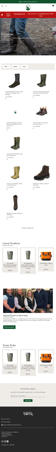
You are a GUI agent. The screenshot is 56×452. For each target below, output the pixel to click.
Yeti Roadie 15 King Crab (46, 264)
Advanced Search (6, 433)
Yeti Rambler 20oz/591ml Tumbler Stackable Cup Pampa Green (28, 266)
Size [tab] (24, 66)
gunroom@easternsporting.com (12, 424)
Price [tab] (5, 66)
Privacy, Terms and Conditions (9, 432)
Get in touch (6, 419)
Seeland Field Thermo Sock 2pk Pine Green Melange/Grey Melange (14, 93)
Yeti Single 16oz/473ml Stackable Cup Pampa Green (10, 265)
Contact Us (4, 436)
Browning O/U (19, 14)
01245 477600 (7, 422)
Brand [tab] (15, 66)
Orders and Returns (6, 435)
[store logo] (28, 7)
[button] (6, 98)
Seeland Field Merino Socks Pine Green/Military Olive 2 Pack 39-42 (14, 124)
